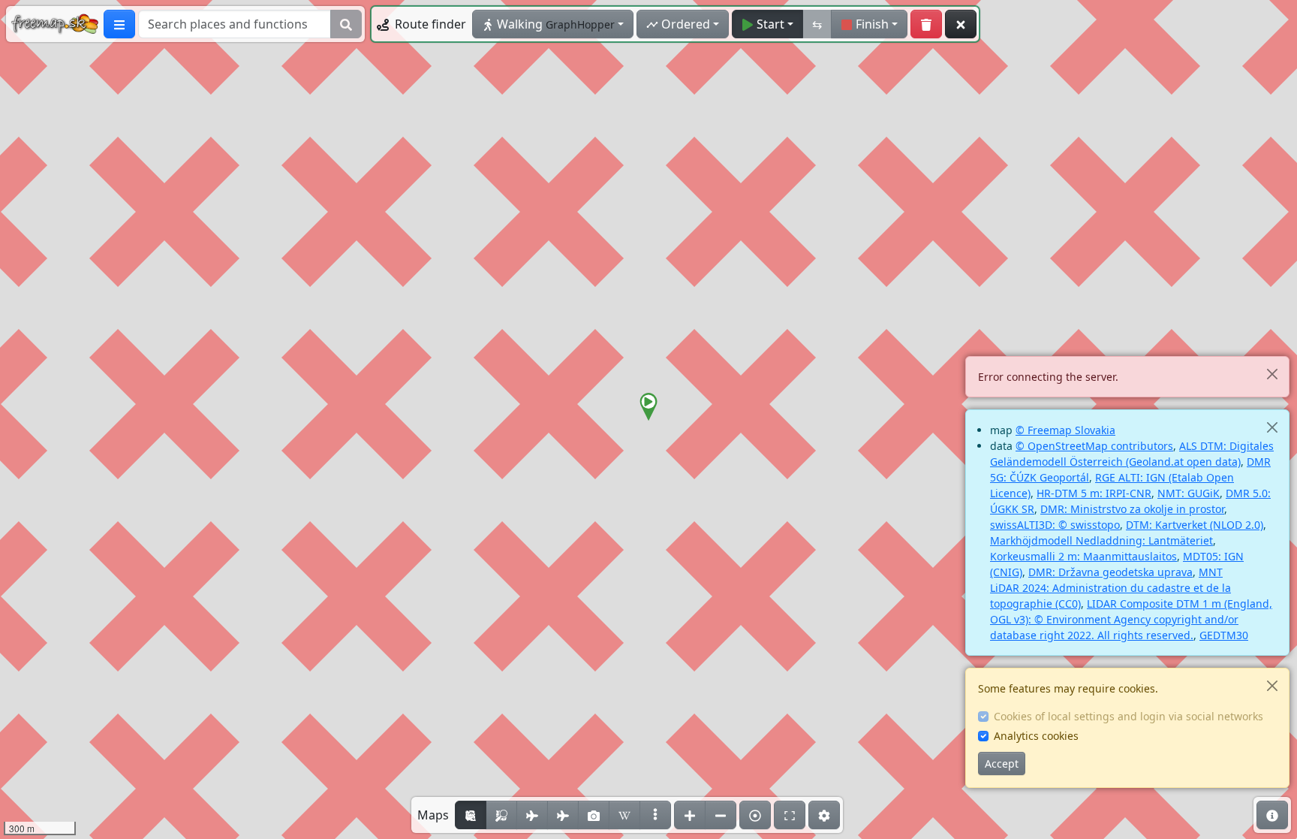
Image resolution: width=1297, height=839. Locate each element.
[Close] (1272, 374)
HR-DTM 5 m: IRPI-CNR (1094, 493)
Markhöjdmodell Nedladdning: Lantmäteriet (1101, 540)
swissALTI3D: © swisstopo (1055, 525)
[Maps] (655, 815)
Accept (1002, 763)
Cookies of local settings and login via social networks (1128, 716)
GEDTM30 (1223, 635)
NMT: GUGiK (1188, 493)
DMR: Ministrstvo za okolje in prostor (1132, 509)
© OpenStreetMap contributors (1094, 446)
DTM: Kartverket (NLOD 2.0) (1194, 525)
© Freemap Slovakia (1065, 430)
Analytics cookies (1036, 736)
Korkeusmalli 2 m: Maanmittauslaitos (1083, 556)
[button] (648, 407)
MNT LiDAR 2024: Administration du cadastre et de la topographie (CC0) (1110, 588)
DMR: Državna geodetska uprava (1110, 572)
